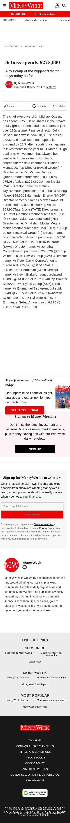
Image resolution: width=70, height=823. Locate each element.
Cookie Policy (35, 763)
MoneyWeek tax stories (35, 706)
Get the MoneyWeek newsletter (51, 653)
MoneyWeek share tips (18, 700)
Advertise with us (35, 769)
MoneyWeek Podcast (18, 677)
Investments (11, 46)
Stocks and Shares (34, 46)
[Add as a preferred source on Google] (35, 793)
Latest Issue (35, 661)
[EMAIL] (25, 567)
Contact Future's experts (35, 746)
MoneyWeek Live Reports (35, 684)
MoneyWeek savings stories (51, 700)
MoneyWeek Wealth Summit (51, 677)
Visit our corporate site (49, 809)
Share (12, 105)
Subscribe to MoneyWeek (18, 652)
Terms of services (43, 524)
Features (51, 87)
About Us (35, 740)
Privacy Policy (35, 757)
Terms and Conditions (35, 751)
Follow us (41, 105)
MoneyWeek (26, 83)
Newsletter (60, 105)
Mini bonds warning (36, 20)
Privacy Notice (46, 528)
